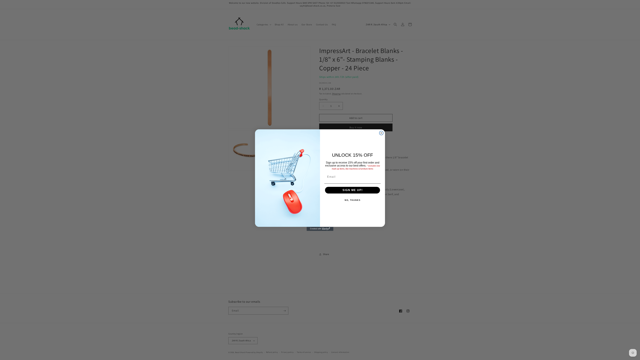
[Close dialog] (381, 133)
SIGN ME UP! (352, 190)
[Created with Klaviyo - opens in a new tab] (320, 229)
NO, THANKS (352, 200)
